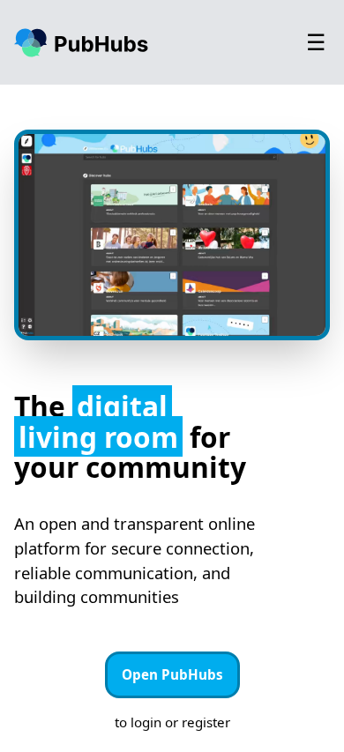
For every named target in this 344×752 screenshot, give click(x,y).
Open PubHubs (172, 674)
